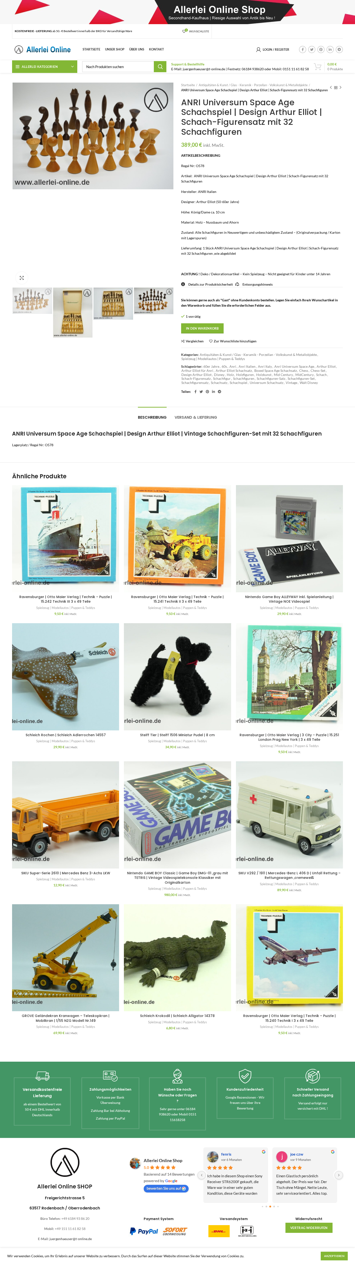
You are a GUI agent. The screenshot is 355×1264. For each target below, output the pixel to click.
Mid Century (283, 375)
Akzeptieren (334, 1256)
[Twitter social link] (311, 49)
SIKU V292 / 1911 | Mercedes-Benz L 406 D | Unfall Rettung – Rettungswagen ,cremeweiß (289, 875)
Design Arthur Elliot (196, 375)
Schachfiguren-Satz (271, 379)
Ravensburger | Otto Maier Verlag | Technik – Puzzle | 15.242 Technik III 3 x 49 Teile (65, 599)
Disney (219, 375)
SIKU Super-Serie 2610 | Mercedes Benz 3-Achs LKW (65, 873)
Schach (321, 375)
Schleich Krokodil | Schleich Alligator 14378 (177, 1015)
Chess (303, 371)
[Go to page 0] (262, 1206)
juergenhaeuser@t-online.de (71, 1239)
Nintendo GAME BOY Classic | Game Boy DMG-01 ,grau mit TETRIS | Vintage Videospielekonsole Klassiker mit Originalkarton (177, 878)
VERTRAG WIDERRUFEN (308, 1228)
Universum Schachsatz (266, 383)
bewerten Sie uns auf (164, 1188)
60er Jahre (211, 366)
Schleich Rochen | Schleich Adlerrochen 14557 (66, 735)
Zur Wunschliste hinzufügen (235, 341)
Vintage (291, 383)
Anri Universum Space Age (294, 366)
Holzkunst (263, 375)
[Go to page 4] (277, 1206)
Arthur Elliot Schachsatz (234, 371)
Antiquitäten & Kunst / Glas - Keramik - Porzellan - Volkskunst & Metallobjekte (253, 85)
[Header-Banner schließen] (349, 12)
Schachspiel (238, 383)
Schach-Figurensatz (196, 379)
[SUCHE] (160, 66)
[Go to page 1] (266, 1207)
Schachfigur (222, 379)
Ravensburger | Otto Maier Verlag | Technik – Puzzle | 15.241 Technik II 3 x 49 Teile (177, 599)
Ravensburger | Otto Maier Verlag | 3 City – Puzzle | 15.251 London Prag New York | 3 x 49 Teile (289, 737)
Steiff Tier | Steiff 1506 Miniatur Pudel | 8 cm (177, 735)
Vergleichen (195, 341)
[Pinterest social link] (321, 49)
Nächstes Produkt (340, 87)
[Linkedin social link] (330, 49)
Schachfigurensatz (194, 383)
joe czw (296, 1154)
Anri (232, 366)
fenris (226, 1154)
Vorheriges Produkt (330, 87)
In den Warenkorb (202, 328)
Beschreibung (152, 417)
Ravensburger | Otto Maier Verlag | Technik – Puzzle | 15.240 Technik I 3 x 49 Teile (289, 1018)
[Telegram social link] (339, 49)
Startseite (188, 85)
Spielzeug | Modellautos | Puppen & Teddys (213, 359)
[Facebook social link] (302, 49)
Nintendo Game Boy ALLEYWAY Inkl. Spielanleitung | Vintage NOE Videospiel (289, 599)
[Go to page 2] (270, 1207)
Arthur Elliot (326, 366)
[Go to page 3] (274, 1207)
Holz (230, 375)
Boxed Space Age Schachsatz (275, 371)
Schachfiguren (243, 379)
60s (224, 366)
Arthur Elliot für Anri (197, 371)
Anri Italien (247, 366)
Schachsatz (219, 383)
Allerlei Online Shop (163, 1160)
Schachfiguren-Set (301, 379)
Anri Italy (265, 366)
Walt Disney (309, 383)
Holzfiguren (245, 375)
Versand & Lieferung (196, 417)
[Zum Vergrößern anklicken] (22, 278)
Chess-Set (318, 371)
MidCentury (304, 375)
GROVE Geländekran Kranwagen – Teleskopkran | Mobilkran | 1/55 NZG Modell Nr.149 (65, 1018)
